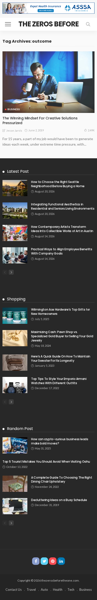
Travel (31, 590)
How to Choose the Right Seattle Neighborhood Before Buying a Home (58, 184)
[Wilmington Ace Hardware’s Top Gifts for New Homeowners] (14, 316)
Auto (44, 590)
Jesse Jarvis (14, 130)
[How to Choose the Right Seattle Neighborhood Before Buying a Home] (14, 188)
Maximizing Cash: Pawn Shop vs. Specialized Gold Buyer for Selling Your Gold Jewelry (62, 336)
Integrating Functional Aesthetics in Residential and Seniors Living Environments (63, 206)
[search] (88, 24)
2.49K (91, 130)
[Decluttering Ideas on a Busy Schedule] (14, 506)
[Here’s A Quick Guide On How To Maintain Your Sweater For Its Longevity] (14, 362)
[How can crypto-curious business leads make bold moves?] (14, 445)
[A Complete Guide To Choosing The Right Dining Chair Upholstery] (14, 484)
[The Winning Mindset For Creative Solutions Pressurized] (48, 82)
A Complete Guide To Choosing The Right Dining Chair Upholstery (61, 479)
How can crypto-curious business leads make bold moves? (59, 441)
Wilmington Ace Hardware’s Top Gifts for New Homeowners (60, 311)
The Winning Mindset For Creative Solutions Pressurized (39, 120)
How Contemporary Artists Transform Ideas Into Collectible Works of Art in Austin (62, 229)
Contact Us (13, 590)
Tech (70, 590)
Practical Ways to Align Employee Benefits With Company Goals (61, 251)
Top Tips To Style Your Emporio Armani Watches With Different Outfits (59, 381)
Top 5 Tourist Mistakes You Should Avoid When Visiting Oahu (46, 461)
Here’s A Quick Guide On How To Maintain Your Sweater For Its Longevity (60, 358)
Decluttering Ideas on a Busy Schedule (59, 500)
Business (13, 109)
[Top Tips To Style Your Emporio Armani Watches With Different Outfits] (14, 385)
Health (57, 590)
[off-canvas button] (8, 24)
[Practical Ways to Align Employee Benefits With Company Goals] (14, 255)
